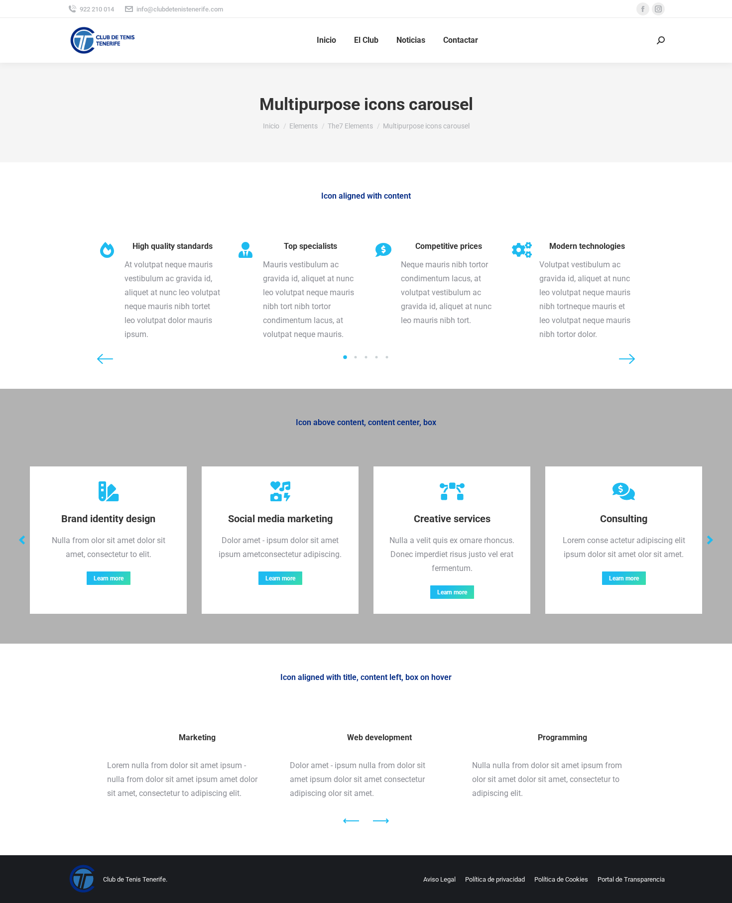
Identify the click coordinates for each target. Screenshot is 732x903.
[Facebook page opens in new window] (642, 8)
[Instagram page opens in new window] (658, 8)
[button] (105, 359)
